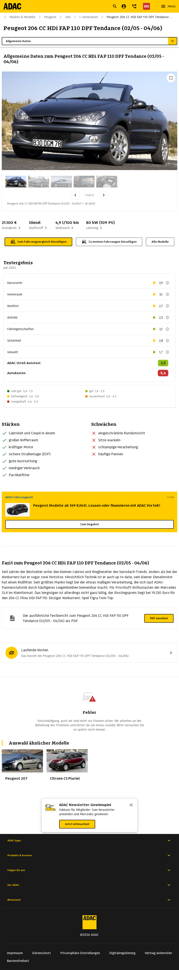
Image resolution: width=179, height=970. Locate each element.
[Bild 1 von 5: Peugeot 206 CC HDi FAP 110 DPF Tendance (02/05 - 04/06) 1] (15, 181)
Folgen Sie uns (16, 870)
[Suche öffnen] (114, 6)
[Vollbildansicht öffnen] (171, 77)
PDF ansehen (159, 618)
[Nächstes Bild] (103, 195)
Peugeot (50, 17)
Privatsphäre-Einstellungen (80, 953)
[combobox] (84, 7)
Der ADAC (13, 884)
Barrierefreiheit (18, 961)
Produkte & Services (19, 855)
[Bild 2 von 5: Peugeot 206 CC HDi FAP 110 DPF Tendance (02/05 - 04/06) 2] (38, 181)
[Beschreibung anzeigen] (167, 283)
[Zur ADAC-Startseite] (12, 6)
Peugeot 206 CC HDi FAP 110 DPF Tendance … (139, 17)
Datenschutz (41, 953)
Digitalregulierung (122, 953)
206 (68, 17)
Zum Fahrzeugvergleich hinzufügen (42, 242)
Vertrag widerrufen (158, 953)
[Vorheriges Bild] (75, 195)
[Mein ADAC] (123, 6)
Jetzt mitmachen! (77, 824)
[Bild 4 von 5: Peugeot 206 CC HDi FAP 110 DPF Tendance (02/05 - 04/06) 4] (84, 181)
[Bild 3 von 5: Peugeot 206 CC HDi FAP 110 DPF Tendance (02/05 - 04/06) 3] (61, 181)
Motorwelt (14, 899)
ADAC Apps (14, 840)
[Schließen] (131, 805)
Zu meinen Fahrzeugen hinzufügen (112, 242)
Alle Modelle (160, 242)
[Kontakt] (134, 6)
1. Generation (88, 17)
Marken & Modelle (22, 17)
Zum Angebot (89, 524)
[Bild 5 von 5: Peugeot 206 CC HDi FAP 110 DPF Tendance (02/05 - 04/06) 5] (106, 181)
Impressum (15, 953)
